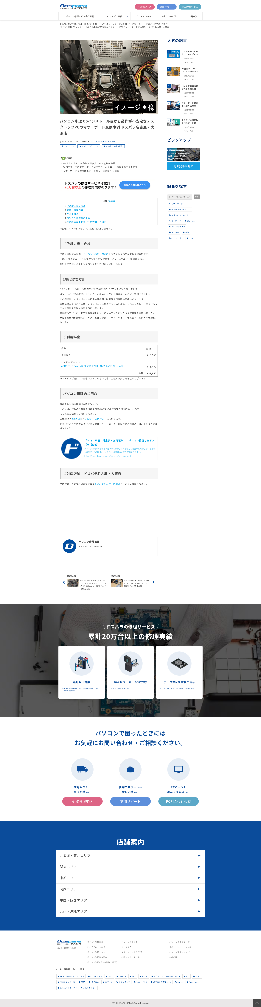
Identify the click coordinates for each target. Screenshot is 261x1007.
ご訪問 (87, 418)
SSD (191, 238)
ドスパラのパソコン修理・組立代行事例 (78, 23)
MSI (187, 976)
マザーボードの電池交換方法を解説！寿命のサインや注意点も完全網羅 (190, 104)
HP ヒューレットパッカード (72, 976)
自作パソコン (96, 976)
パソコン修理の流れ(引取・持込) (102, 962)
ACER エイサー (89, 987)
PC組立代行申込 (190, 6)
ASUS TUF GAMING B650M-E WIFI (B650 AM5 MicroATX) (93, 366)
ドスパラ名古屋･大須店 (157, 23)
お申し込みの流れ (170, 16)
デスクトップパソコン (90, 146)
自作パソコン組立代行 (131, 952)
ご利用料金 (72, 214)
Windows (191, 221)
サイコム (95, 982)
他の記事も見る (183, 166)
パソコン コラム (143, 16)
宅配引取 (76, 418)
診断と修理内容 (75, 210)
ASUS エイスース (67, 982)
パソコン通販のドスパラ (180, 952)
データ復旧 (126, 947)
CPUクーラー (177, 238)
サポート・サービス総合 (180, 947)
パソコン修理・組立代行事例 (80, 16)
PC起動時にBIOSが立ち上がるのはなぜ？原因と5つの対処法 (190, 70)
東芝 (83, 982)
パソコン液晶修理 (129, 942)
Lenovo (122, 976)
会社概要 (173, 957)
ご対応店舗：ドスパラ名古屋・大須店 (86, 222)
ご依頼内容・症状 (76, 206)
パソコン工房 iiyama (162, 982)
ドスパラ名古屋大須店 (114, 146)
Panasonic (194, 982)
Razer (180, 982)
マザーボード (69, 146)
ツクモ (198, 976)
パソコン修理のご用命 (78, 218)
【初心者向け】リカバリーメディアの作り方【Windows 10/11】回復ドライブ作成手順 (190, 53)
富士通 (145, 976)
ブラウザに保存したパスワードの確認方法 (190, 121)
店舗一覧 (193, 16)
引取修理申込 (144, 6)
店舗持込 (99, 418)
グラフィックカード (180, 215)
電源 (187, 232)
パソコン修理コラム (96, 952)
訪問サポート (166, 6)
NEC (134, 976)
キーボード (176, 221)
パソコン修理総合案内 (97, 957)
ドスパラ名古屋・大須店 (96, 253)
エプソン (109, 982)
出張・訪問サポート (130, 957)
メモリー (175, 232)
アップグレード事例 (96, 947)
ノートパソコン (178, 226)
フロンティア (124, 982)
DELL (110, 976)
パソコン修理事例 (95, 942)
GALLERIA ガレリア (68, 987)
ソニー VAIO (141, 982)
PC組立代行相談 (178, 801)
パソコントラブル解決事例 (114, 23)
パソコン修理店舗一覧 (179, 942)
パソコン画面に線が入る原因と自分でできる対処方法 (190, 87)
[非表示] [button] (111, 201)
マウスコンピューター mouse (167, 976)
